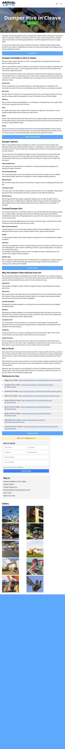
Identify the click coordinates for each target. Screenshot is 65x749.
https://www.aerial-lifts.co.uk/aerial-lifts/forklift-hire (40, 391)
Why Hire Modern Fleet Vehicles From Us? (16, 490)
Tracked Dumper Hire (10, 487)
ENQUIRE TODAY (32, 433)
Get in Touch (7, 493)
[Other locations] (57, 4)
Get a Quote (32, 23)
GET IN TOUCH (32, 268)
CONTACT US (32, 53)
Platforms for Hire (9, 496)
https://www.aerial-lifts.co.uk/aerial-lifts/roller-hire (39, 396)
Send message (26, 471)
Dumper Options (8, 484)
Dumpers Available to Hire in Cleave (14, 481)
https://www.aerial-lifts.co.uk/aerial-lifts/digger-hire (40, 380)
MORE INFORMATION (32, 137)
